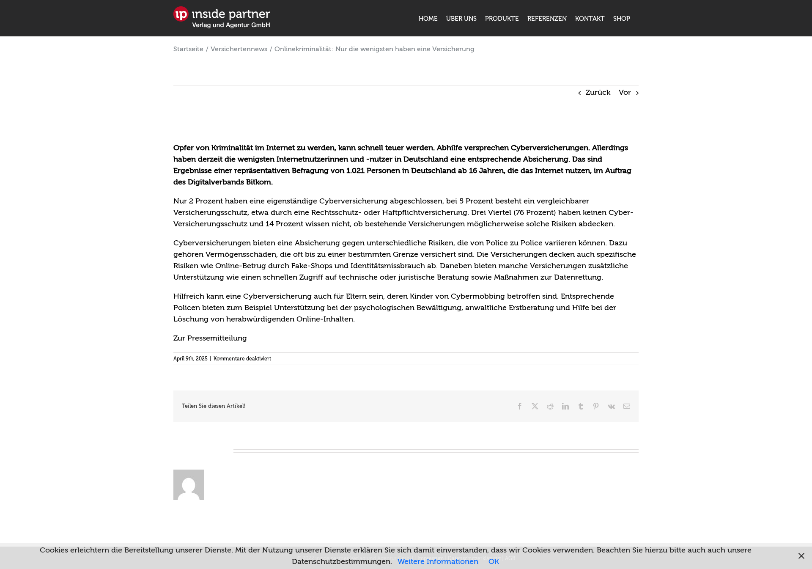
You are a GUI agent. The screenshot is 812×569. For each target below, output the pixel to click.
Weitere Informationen (438, 561)
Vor (625, 92)
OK (493, 561)
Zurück (598, 92)
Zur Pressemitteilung (210, 338)
